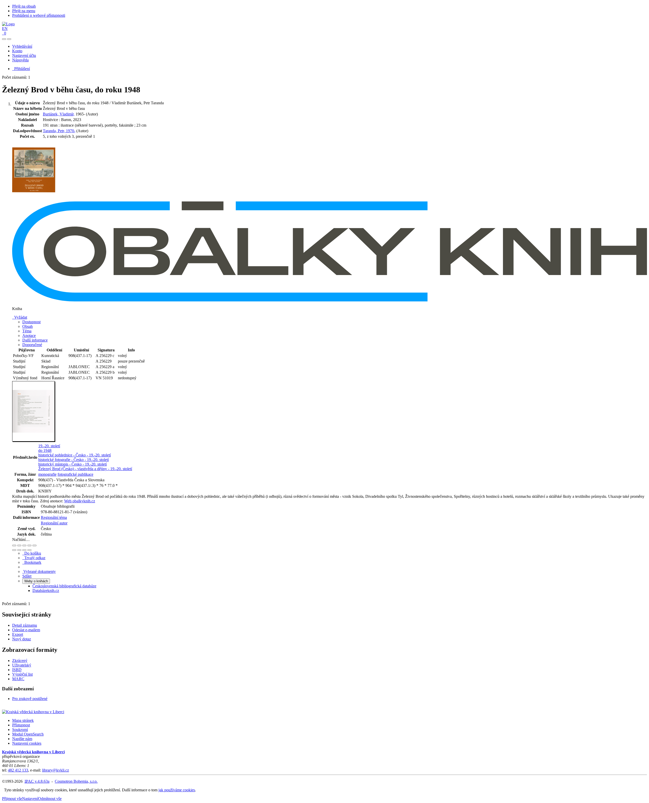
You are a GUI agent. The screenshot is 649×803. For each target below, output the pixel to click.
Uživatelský (21, 665)
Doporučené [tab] (32, 345)
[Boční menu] (4, 39)
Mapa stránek (23, 720)
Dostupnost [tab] (31, 322)
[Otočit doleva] (14, 550)
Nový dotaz (21, 639)
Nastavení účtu (24, 55)
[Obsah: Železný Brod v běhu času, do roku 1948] (33, 440)
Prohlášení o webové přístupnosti (38, 15)
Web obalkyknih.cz (79, 501)
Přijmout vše (12, 798)
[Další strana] (29, 550)
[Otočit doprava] (19, 550)
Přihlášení (21, 68)
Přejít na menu (23, 11)
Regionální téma (54, 517)
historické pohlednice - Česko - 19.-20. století (74, 455)
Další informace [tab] (35, 340)
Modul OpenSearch (28, 734)
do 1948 (44, 450)
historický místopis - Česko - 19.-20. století (72, 464)
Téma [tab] (26, 331)
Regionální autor (54, 523)
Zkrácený (19, 660)
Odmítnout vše (50, 798)
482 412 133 (18, 770)
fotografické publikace (75, 474)
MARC (18, 679)
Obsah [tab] (27, 326)
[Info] (34, 545)
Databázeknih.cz (45, 590)
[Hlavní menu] (9, 39)
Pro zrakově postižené (29, 698)
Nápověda (20, 60)
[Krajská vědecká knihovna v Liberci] (33, 712)
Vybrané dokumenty (39, 571)
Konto (17, 51)
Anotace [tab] (29, 335)
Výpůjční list (22, 674)
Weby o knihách (36, 581)
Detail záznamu (24, 625)
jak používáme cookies (176, 790)
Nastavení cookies (26, 743)
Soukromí (20, 729)
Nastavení (30, 798)
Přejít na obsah (24, 6)
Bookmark (31, 562)
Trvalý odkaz (33, 558)
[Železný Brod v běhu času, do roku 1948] (33, 199)
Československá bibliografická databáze (64, 586)
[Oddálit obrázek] (19, 545)
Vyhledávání (22, 46)
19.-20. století (49, 446)
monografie (47, 474)
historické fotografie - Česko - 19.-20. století (73, 459)
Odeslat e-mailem (26, 630)
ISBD (17, 670)
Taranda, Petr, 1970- (59, 131)
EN (5, 28)
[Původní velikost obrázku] (24, 545)
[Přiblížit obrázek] (14, 545)
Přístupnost (21, 725)
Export (17, 634)
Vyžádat (19, 317)
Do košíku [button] (31, 553)
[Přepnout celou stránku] (29, 545)
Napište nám (22, 739)
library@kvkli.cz (55, 770)
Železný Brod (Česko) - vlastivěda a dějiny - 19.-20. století (85, 469)
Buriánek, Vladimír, (59, 114)
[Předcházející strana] (24, 550)
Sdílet (26, 576)
